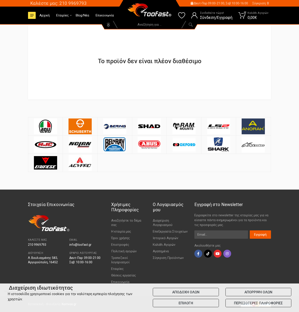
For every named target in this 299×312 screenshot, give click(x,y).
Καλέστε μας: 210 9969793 (58, 3)
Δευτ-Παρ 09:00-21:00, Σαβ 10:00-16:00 (220, 3)
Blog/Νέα (82, 15)
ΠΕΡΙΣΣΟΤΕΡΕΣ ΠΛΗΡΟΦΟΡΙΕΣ (258, 303)
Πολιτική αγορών (124, 251)
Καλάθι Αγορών (164, 245)
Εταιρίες (62, 15)
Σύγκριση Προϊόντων (168, 258)
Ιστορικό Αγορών (165, 238)
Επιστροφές (120, 245)
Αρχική (44, 15)
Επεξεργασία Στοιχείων (170, 231)
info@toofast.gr (80, 244)
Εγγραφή (260, 235)
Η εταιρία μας (121, 231)
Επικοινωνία (105, 15)
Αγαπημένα (161, 251)
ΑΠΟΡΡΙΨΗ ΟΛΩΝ (258, 292)
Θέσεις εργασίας (123, 275)
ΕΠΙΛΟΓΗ (186, 303)
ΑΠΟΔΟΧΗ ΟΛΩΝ (185, 292)
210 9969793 (37, 244)
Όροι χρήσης (120, 238)
